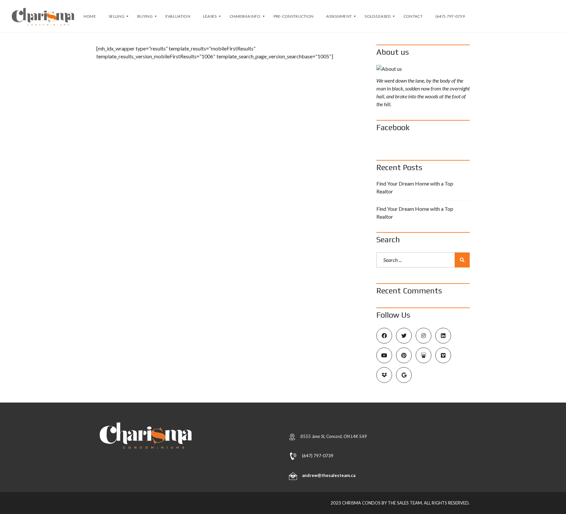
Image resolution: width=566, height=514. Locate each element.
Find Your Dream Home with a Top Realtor (414, 187)
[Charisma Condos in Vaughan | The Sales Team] (43, 16)
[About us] (423, 69)
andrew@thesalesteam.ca (328, 475)
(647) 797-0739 (317, 455)
